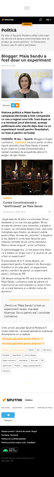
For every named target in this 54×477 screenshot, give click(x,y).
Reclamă (14, 435)
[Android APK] (9, 450)
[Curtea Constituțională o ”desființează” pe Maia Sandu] (27, 177)
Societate (17, 407)
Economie (30, 407)
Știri (38, 350)
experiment (7, 366)
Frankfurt (6, 371)
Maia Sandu (16, 355)
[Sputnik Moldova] (8, 21)
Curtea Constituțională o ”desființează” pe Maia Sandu (23, 204)
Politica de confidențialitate (13, 439)
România (6, 355)
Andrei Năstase (30, 355)
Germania (46, 350)
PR (42, 360)
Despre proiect (8, 431)
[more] (49, 211)
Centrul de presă (23, 431)
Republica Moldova (18, 350)
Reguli (34, 431)
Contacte (5, 435)
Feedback (31, 442)
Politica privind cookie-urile (13, 442)
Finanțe (17, 366)
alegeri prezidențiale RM (32, 366)
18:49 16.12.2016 (8, 65)
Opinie (31, 350)
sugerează (21, 142)
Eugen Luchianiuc (9, 360)
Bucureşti (34, 360)
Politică (7, 198)
